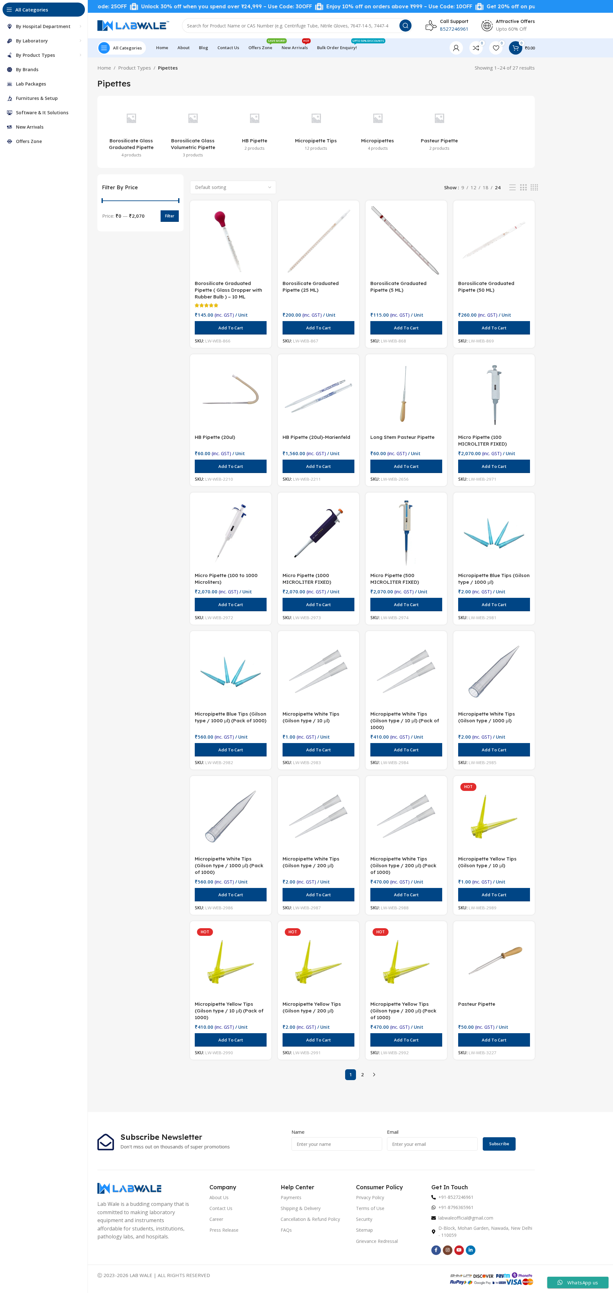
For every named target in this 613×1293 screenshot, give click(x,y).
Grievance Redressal (377, 1241)
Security (364, 1219)
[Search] (405, 25)
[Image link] (129, 1187)
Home (104, 67)
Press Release (223, 1230)
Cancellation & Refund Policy (310, 1219)
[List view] (512, 187)
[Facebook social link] (436, 1250)
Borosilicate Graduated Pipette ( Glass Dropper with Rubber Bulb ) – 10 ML (228, 290)
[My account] (456, 47)
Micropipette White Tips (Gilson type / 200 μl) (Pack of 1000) (403, 865)
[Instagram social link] (447, 1250)
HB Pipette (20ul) (215, 437)
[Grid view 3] (523, 187)
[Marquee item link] (196, 7)
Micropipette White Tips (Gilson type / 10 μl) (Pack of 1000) (404, 720)
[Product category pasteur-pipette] (439, 128)
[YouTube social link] (459, 1250)
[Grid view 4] (534, 187)
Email (392, 1132)
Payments (291, 1197)
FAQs (286, 1230)
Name (298, 1132)
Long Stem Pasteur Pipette (402, 437)
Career (216, 1219)
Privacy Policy (370, 1197)
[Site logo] (133, 25)
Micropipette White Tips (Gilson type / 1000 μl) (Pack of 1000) (229, 865)
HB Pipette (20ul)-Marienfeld (316, 437)
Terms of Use (370, 1208)
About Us (219, 1197)
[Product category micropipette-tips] (316, 128)
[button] (231, 328)
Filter (169, 216)
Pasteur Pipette (476, 1004)
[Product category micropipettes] (377, 128)
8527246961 (454, 29)
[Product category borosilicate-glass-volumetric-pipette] (193, 132)
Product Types (134, 67)
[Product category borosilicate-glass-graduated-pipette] (131, 132)
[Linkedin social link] (470, 1250)
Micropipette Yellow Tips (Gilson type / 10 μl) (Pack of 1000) (229, 1010)
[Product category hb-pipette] (254, 128)
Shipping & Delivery (301, 1208)
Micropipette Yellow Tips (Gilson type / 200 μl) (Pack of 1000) (403, 1010)
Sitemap (364, 1230)
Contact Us (220, 1208)
